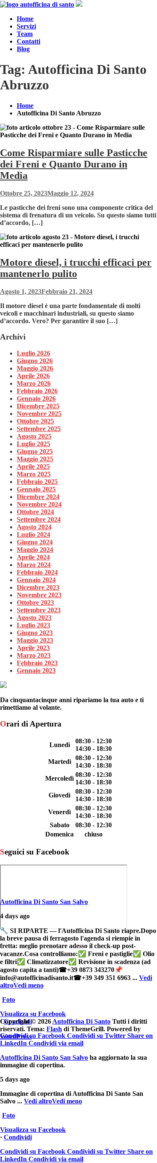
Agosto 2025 (34, 436)
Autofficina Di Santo (81, 1021)
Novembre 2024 (39, 504)
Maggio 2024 (35, 549)
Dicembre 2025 (38, 406)
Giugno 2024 (35, 542)
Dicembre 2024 (38, 496)
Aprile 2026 (33, 375)
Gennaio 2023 (36, 670)
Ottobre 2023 (35, 602)
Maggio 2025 (35, 459)
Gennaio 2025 (36, 489)
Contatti (28, 41)
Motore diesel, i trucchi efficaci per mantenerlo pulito (76, 268)
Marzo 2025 (34, 474)
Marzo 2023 (34, 655)
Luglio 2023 (33, 625)
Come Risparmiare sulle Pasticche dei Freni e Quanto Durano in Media (73, 164)
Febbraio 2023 (37, 662)
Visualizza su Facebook (33, 1013)
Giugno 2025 (35, 451)
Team (25, 33)
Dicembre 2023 (38, 587)
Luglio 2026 (33, 353)
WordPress (15, 1036)
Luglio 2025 (33, 443)
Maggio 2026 (35, 368)
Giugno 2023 (35, 632)
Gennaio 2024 (36, 579)
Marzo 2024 (34, 564)
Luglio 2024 (33, 534)
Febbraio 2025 (37, 481)
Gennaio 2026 (36, 398)
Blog (23, 48)
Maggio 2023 (35, 640)
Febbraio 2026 (37, 391)
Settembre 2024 (39, 519)
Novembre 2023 (39, 594)
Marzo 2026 (34, 383)
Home (25, 18)
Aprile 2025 (33, 466)
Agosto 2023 (34, 617)
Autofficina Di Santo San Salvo (44, 901)
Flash (54, 1028)
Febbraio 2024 (37, 572)
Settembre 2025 (39, 428)
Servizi (26, 26)
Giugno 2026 (35, 360)
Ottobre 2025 (35, 421)
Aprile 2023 (33, 647)
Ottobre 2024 (35, 511)
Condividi (18, 1137)
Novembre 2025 (39, 413)
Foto (8, 999)
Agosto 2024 (34, 527)
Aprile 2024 (33, 557)
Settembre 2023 (39, 610)
